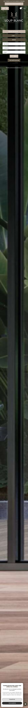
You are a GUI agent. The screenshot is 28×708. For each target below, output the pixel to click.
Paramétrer (12, 699)
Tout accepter (12, 703)
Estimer (14, 39)
